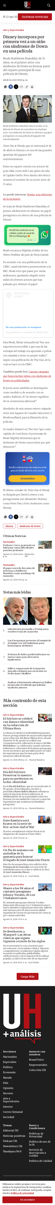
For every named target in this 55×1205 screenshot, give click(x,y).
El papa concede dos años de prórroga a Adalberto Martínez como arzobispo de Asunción (19, 572)
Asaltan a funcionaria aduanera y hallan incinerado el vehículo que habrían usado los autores (30, 685)
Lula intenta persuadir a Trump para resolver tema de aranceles (28, 630)
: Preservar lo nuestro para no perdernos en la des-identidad (18, 777)
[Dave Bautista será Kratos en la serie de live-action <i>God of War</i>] (45, 819)
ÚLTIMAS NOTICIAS (35, 16)
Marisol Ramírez (37, 760)
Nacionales (9, 542)
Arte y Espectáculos (13, 30)
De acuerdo (27, 1200)
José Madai (34, 876)
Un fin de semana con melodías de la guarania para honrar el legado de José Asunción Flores (26, 855)
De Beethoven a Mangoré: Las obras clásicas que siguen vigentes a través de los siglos (24, 936)
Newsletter (27, 478)
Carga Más (28, 976)
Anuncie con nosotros (37, 1053)
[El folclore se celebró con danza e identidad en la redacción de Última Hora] (45, 718)
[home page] (27, 5)
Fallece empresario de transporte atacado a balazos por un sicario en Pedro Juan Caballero (27, 671)
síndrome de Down (30, 526)
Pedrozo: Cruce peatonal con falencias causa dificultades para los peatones (19, 548)
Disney (9, 526)
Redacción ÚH (29, 555)
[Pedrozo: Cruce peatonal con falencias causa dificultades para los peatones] (45, 545)
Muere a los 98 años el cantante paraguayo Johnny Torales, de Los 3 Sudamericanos (19, 893)
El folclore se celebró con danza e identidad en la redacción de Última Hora (18, 723)
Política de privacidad (22, 1193)
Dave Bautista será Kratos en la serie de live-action (18, 824)
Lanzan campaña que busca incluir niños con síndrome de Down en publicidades (27, 376)
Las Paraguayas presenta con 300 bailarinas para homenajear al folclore (29, 643)
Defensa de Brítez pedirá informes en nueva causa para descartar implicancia (29, 657)
